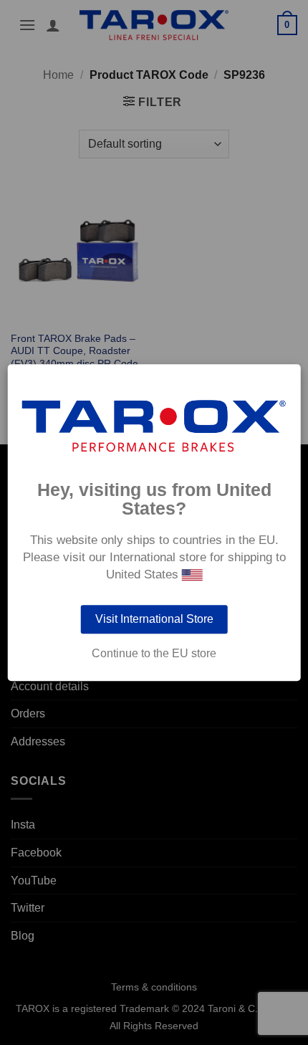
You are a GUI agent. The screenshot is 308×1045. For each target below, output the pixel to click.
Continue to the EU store (154, 653)
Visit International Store (154, 619)
